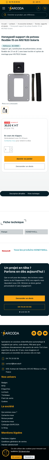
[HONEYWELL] (6, 251)
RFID (3, 386)
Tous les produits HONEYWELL (30, 250)
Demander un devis (24, 166)
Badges (4, 382)
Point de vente (7, 398)
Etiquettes (5, 389)
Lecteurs (4, 392)
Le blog (4, 428)
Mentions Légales (8, 438)
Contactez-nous (7, 415)
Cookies (4, 401)
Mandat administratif (9, 444)
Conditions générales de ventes (14, 441)
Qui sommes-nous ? (9, 412)
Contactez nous (10, 141)
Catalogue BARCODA (10, 424)
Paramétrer (29, 457)
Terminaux (5, 395)
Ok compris (16, 457)
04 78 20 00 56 (24, 307)
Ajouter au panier (24, 159)
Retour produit (7, 418)
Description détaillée (17, 194)
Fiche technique (33, 194)
